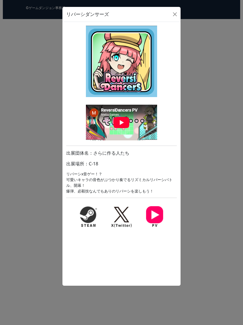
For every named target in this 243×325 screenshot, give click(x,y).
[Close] (175, 14)
